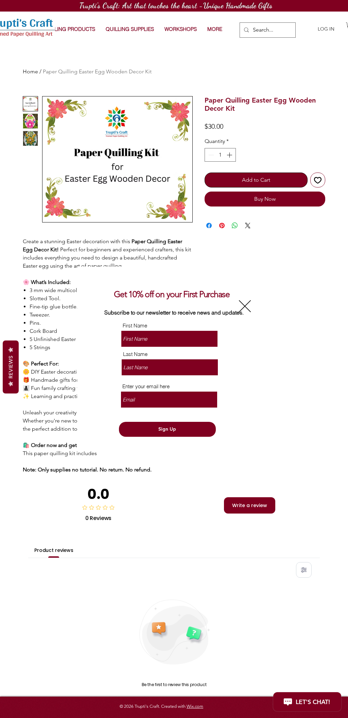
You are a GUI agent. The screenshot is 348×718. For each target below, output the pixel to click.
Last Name (135, 354)
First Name (135, 325)
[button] (245, 306)
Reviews (11, 367)
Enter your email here (146, 386)
